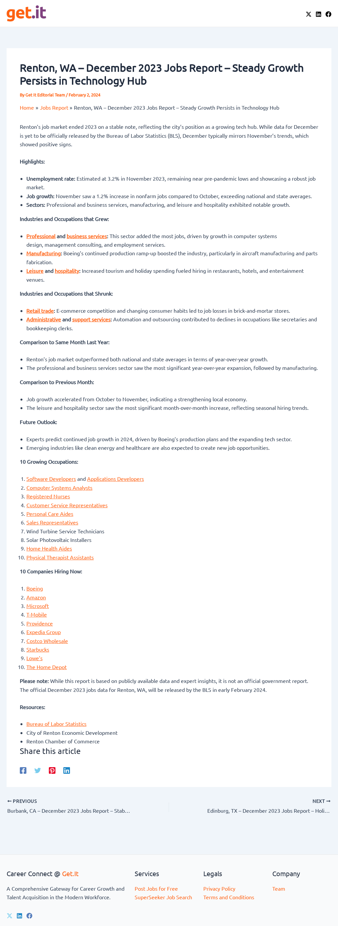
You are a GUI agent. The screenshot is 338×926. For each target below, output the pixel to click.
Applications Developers (115, 478)
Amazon (36, 597)
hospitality (67, 270)
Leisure (35, 270)
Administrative (43, 319)
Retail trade (40, 310)
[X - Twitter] (309, 14)
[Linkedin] (66, 770)
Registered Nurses (48, 496)
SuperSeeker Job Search (163, 897)
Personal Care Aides (49, 513)
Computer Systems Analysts (59, 487)
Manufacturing (43, 253)
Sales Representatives (52, 522)
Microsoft (37, 605)
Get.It (70, 873)
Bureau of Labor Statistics (56, 723)
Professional (40, 235)
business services (87, 235)
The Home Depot (46, 666)
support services (91, 319)
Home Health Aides (49, 548)
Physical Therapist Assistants (60, 557)
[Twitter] (37, 770)
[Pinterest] (52, 770)
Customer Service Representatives (67, 505)
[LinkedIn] (318, 14)
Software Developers (51, 478)
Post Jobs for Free (156, 888)
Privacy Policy (219, 888)
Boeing (34, 588)
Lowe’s (34, 658)
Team (278, 888)
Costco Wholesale (47, 640)
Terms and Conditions (228, 897)
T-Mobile (36, 614)
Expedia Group (43, 631)
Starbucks (37, 649)
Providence (39, 623)
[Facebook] (328, 14)
